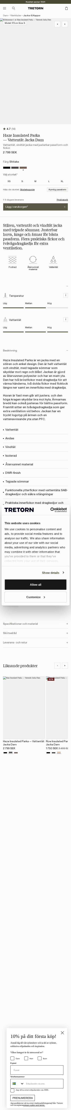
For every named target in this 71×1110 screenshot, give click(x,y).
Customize (33, 596)
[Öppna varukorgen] (66, 8)
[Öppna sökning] (13, 8)
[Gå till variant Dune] (59, 752)
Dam (5, 15)
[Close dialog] (62, 1032)
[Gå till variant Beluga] (15, 168)
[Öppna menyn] (4, 8)
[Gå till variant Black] (6, 168)
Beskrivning (10, 350)
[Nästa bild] (65, 666)
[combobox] (17, 1083)
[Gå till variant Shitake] (23, 168)
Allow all (35, 584)
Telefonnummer (17, 1077)
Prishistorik (62, 200)
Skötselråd (10, 633)
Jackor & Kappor (31, 15)
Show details (50, 572)
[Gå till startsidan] (35, 8)
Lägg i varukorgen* (16, 207)
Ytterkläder (15, 15)
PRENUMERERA (22, 1097)
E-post (13, 1063)
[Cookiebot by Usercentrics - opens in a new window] (51, 509)
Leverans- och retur (15, 642)
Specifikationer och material (20, 624)
